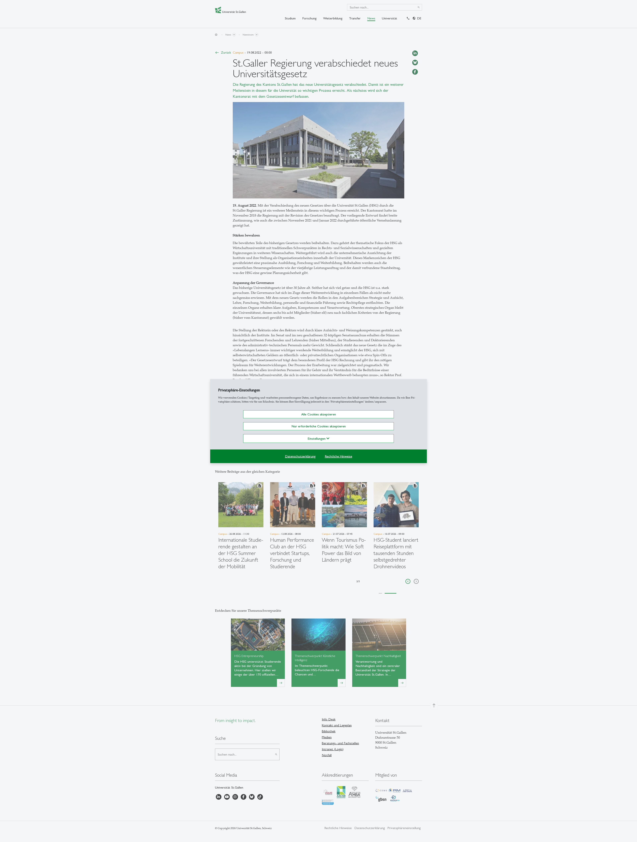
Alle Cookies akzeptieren (318, 414)
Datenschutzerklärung (300, 456)
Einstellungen (317, 438)
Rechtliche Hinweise (338, 456)
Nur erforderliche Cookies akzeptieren (318, 426)
